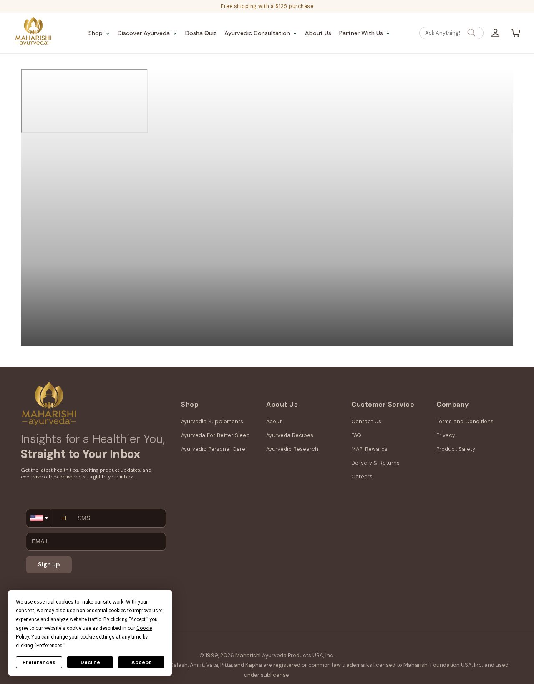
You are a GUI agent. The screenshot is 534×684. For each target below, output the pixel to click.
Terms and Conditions (465, 421)
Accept (141, 662)
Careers (362, 476)
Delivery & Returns (375, 462)
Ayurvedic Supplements (212, 421)
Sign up (49, 564)
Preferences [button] (49, 646)
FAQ (356, 435)
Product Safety (455, 449)
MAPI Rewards (369, 449)
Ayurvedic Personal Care (213, 449)
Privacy (445, 435)
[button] (99, 33)
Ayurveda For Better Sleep (215, 435)
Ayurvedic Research (292, 449)
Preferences (39, 662)
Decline (90, 662)
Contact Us (366, 421)
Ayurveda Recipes (289, 435)
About (274, 421)
